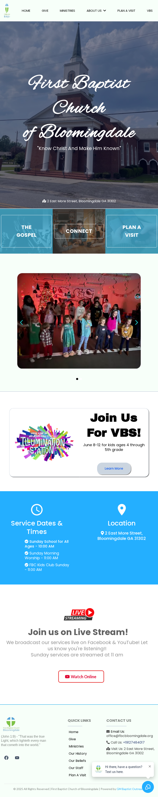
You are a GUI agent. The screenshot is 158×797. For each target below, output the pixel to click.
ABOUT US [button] (94, 10)
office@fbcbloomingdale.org (129, 735)
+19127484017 (134, 742)
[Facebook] (6, 757)
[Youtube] (17, 757)
